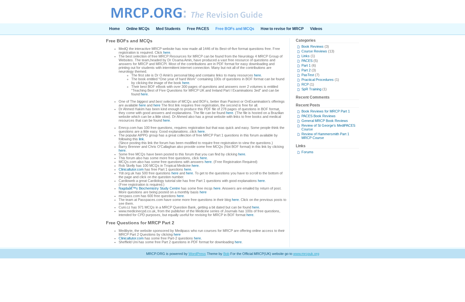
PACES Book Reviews (318, 116)
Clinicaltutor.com (131, 169)
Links (305, 56)
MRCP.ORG (232, 11)
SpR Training (311, 89)
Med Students (168, 29)
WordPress (197, 254)
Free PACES (198, 29)
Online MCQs (138, 29)
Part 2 (306, 70)
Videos (316, 29)
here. (258, 75)
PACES (307, 61)
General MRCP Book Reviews (324, 121)
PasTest (307, 75)
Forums (307, 152)
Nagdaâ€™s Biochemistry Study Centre (149, 188)
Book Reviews (312, 46)
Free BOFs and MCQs (234, 29)
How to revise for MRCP (282, 29)
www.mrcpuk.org (306, 254)
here (166, 52)
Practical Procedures (317, 80)
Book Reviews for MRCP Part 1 (325, 111)
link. (142, 139)
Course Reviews (314, 51)
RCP (305, 84)
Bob (226, 254)
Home (114, 29)
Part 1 (306, 65)
